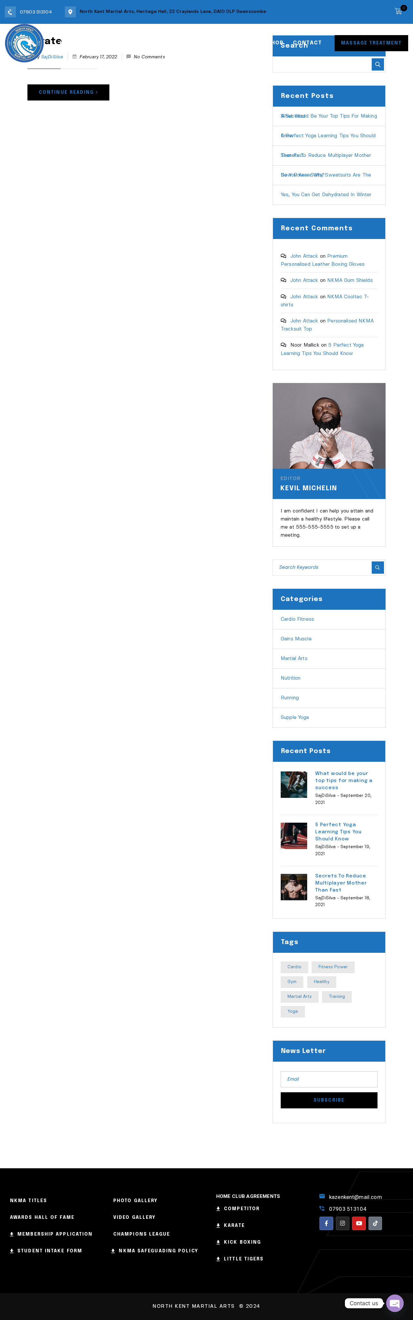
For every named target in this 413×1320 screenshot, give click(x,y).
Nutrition (290, 678)
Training (337, 997)
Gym (292, 982)
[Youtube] (359, 1223)
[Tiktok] (375, 1223)
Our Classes (134, 43)
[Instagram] (343, 1223)
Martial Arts (294, 658)
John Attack (304, 256)
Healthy (321, 982)
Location (228, 43)
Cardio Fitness (297, 619)
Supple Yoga (295, 717)
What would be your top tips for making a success (329, 116)
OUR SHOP (268, 43)
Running (290, 698)
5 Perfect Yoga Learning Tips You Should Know (328, 136)
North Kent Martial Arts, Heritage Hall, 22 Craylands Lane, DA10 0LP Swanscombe (173, 11)
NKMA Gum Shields (349, 280)
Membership (183, 43)
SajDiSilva (325, 796)
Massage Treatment (371, 43)
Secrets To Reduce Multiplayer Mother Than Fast (326, 155)
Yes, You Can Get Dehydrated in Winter (326, 195)
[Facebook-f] (326, 1223)
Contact (307, 43)
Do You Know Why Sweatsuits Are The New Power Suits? (326, 175)
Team (95, 43)
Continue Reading (66, 92)
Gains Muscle (296, 639)
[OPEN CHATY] (395, 1303)
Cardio (294, 967)
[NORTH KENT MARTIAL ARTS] (24, 42)
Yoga (292, 1011)
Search (378, 64)
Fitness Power (333, 967)
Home (68, 43)
